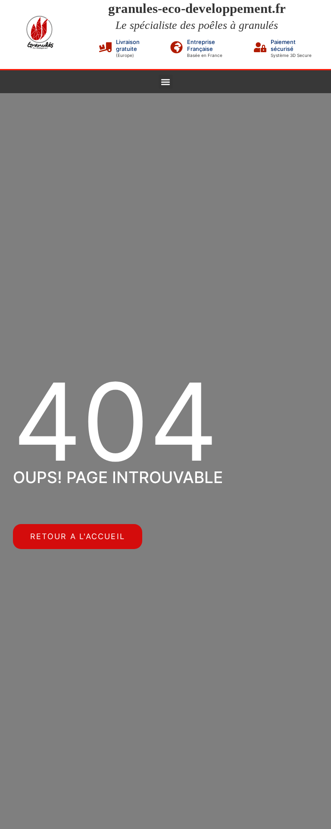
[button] (166, 82)
